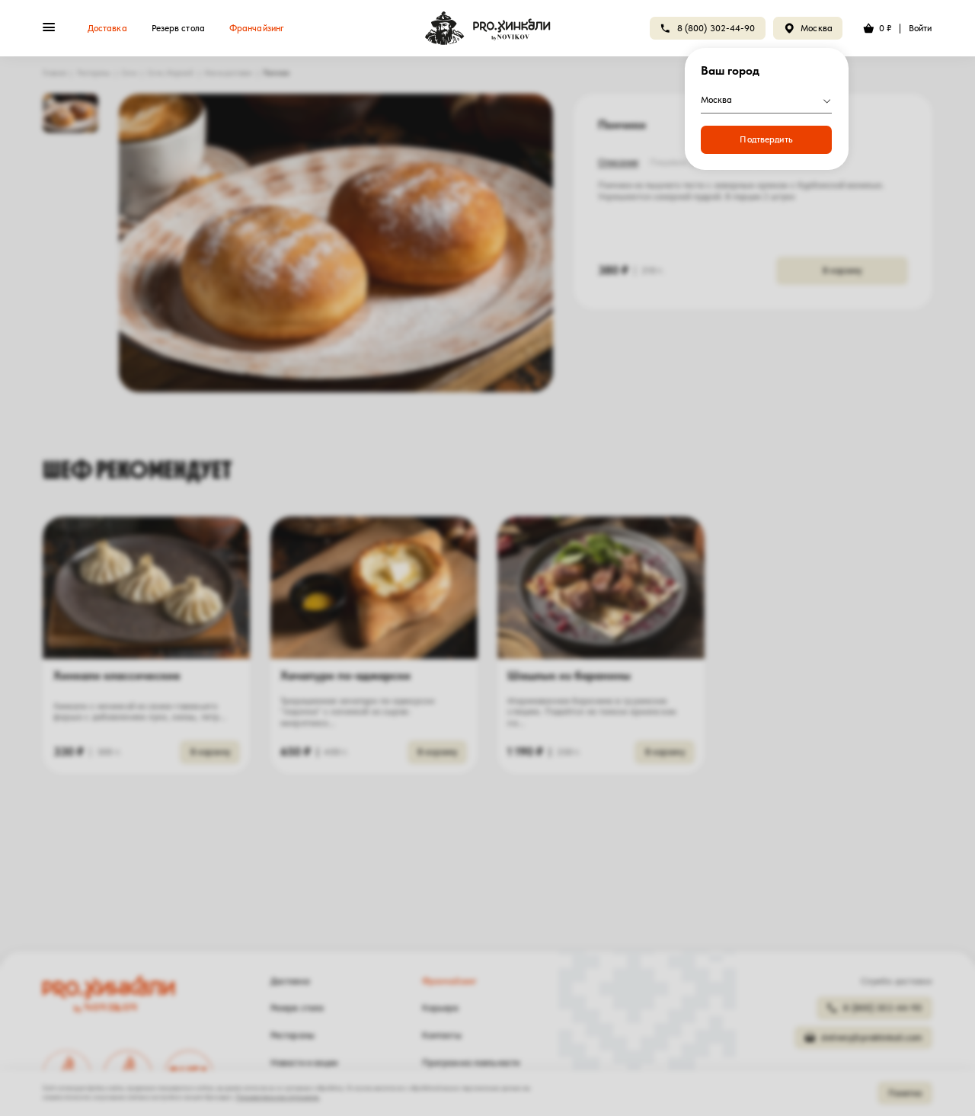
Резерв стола (178, 28)
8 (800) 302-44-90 (716, 28)
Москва (817, 28)
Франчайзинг (256, 28)
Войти (920, 28)
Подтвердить (766, 139)
